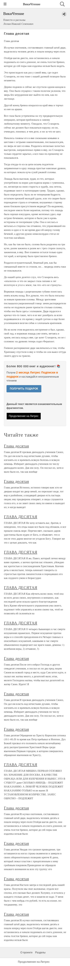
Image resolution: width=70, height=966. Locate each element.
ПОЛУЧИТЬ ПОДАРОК (24, 388)
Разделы (40, 952)
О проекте (26, 952)
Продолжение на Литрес (24, 416)
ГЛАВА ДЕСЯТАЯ (20, 516)
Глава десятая (16, 445)
